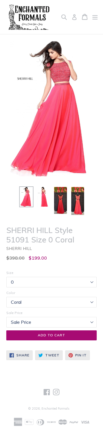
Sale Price (14, 313)
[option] (26, 197)
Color (10, 293)
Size (9, 273)
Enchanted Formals (55, 409)
